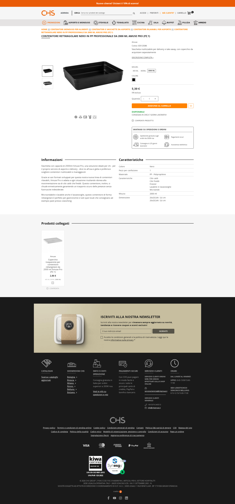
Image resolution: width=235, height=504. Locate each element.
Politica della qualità (79, 431)
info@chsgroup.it (154, 408)
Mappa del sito (185, 427)
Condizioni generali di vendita (120, 427)
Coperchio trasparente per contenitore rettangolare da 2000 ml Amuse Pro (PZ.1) (53, 265)
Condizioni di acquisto (158, 431)
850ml (143, 71)
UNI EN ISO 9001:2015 (95, 472)
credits (116, 491)
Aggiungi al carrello (159, 105)
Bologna (71, 377)
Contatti (140, 427)
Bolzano (71, 392)
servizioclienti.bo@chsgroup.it (156, 391)
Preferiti (154, 13)
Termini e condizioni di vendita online (74, 427)
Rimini (70, 386)
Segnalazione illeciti (100, 435)
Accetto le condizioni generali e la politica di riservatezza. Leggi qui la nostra (136, 338)
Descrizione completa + (143, 57)
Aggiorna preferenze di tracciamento (127, 435)
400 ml (135, 71)
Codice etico (95, 431)
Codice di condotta (59, 431)
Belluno (71, 389)
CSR (175, 427)
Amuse (134, 42)
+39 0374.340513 (154, 404)
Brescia (71, 380)
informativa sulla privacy (122, 340)
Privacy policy (49, 427)
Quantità (136, 98)
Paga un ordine (177, 431)
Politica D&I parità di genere (158, 427)
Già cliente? (168, 13)
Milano (70, 383)
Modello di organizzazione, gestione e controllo (124, 431)
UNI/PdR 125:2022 (95, 475)
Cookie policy (99, 427)
